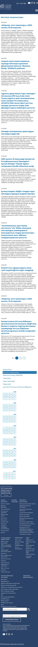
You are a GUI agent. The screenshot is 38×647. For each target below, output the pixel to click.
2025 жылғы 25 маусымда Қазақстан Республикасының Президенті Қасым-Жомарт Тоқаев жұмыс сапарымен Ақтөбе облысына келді (18, 162)
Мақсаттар (4, 553)
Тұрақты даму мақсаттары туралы (6, 550)
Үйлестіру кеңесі (5, 562)
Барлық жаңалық (15, 501)
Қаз (8, 410)
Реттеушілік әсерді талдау (26, 522)
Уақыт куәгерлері (9, 381)
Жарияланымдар (19, 542)
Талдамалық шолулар (25, 534)
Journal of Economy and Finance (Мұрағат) (17, 387)
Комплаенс (4, 523)
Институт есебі (5, 530)
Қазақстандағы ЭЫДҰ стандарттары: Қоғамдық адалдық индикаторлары (18, 192)
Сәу (14, 394)
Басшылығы (4, 518)
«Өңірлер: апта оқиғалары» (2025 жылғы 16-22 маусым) (16, 300)
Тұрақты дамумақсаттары (5, 538)
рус (18, 3)
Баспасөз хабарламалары (19, 544)
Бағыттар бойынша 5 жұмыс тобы (6, 556)
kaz (25, 3)
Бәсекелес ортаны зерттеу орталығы (26, 519)
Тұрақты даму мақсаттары (4, 542)
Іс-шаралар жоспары (29, 556)
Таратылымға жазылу (11, 619)
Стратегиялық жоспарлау (26, 512)
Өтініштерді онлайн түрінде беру (9, 589)
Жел (14, 410)
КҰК (2, 595)
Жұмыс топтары (5, 568)
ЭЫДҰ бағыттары (30, 548)
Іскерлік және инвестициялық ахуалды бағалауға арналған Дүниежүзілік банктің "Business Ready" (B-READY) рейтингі (15, 64)
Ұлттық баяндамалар (25, 525)
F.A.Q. (2, 604)
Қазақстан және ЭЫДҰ (30, 551)
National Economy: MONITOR (12, 375)
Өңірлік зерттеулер (24, 516)
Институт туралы (5, 503)
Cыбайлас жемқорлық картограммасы (5, 527)
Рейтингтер (19, 538)
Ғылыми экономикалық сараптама (26, 509)
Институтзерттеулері (23, 501)
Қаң (4, 394)
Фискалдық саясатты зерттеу (27, 523)
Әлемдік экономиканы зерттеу (27, 503)
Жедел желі (7, 384)
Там (14, 396)
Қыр (4, 410)
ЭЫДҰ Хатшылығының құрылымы (30, 545)
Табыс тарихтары (5, 572)
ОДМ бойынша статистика (5, 565)
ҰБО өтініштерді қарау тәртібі (8, 585)
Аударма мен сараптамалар (8, 593)
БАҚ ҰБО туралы (5, 599)
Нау (11, 394)
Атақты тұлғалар (5, 509)
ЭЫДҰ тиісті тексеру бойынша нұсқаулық (11, 587)
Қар (11, 410)
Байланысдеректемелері (28, 576)
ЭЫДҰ (27, 538)
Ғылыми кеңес (4, 522)
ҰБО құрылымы (5, 581)
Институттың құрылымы (4, 511)
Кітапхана (3, 570)
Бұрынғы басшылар (3, 506)
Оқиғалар (3, 560)
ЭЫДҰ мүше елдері (31, 542)
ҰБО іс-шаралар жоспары (7, 591)
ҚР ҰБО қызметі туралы (7, 602)
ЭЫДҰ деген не (30, 540)
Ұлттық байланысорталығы (7, 576)
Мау (8, 396)
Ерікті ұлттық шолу (6, 559)
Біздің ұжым (4, 520)
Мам (4, 396)
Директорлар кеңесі (4, 515)
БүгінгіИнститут (4, 501)
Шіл (11, 396)
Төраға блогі (7, 370)
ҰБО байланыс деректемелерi (8, 606)
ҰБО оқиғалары (5, 600)
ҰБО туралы (4, 579)
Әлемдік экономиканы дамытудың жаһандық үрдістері (17, 132)
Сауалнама (7, 378)
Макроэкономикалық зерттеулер (25, 506)
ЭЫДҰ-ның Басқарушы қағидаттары (10, 583)
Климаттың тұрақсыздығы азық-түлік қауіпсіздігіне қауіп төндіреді (17, 269)
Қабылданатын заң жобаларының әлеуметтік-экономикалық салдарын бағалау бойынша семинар (27, 530)
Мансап (3, 532)
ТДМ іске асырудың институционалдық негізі (6, 546)
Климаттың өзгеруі (24, 514)
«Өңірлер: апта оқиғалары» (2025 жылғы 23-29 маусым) (16, 26)
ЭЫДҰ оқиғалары (30, 554)
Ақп (8, 394)
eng (21, 3)
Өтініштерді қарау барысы (8, 597)
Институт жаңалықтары (11, 372)
